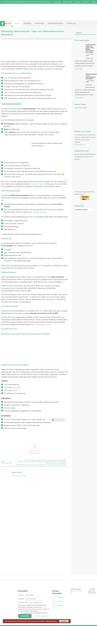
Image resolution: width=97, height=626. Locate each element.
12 (2, 463)
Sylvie (3, 462)
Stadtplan (71, 23)
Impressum (91, 591)
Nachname (21, 599)
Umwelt (63, 462)
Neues (17, 23)
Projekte (49, 465)
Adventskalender (29, 460)
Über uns (7, 23)
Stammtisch (39, 462)
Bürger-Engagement (41, 465)
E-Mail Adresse (22, 602)
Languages (57, 2)
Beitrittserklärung (80, 145)
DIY (43, 460)
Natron (15, 390)
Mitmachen (39, 23)
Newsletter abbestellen (41, 616)
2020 (10, 463)
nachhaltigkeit (31, 462)
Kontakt (93, 2)
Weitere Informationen (51, 621)
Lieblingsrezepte (38, 212)
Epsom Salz (17, 387)
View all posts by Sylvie (20, 476)
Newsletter (85, 2)
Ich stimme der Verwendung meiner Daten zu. (34, 613)
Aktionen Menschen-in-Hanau (25, 465)
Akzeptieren (64, 621)
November (6, 463)
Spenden (77, 2)
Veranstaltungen (55, 23)
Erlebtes (27, 23)
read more (78, 69)
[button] (2, 23)
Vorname (21, 595)
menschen (55, 460)
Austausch (38, 460)
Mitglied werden (68, 2)
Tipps (45, 462)
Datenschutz (92, 593)
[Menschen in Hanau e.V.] (14, 18)
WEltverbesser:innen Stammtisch (56, 463)
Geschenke (48, 460)
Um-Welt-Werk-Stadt (53, 462)
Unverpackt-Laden (36, 184)
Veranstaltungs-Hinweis (43, 324)
